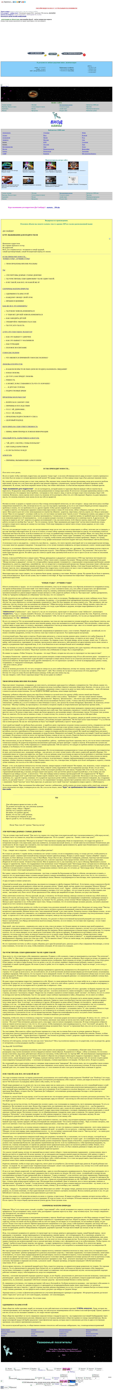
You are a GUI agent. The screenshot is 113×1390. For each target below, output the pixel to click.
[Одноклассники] (17, 2)
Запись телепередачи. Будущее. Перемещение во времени (54, 185)
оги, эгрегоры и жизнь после (53, 170)
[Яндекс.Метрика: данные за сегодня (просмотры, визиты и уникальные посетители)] (4, 85)
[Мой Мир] (19, 2)
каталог (109, 1377)
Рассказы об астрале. (28, 170)
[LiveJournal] (21, 2)
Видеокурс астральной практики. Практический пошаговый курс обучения (10, 186)
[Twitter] (16, 2)
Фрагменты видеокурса (29, 171)
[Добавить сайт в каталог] (76, 1385)
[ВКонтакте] (14, 2)
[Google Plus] (23, 2)
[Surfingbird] (25, 2)
